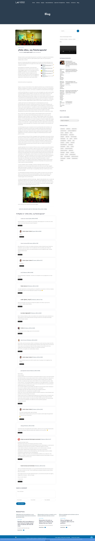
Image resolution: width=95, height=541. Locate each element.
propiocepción (72, 154)
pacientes (71, 150)
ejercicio (30, 209)
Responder (20, 225)
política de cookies (67, 539)
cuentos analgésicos (72, 130)
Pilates (68, 2)
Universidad (63, 158)
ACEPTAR (47, 540)
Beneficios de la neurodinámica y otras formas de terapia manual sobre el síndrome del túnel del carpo (71, 63)
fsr (67, 138)
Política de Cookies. (75, 537)
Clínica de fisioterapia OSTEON (66, 36)
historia (75, 138)
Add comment (21, 503)
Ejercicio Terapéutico (59, 2)
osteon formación (68, 148)
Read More (20, 530)
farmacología (73, 136)
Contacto (73, 2)
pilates (67, 152)
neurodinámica (64, 144)
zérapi (62, 160)
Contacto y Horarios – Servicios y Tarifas (67, 39)
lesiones (69, 140)
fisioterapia (35, 209)
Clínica (38, 2)
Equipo (42, 2)
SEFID (62, 156)
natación (72, 142)
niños (39, 209)
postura (62, 154)
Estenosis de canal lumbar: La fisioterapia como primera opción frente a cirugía (72, 91)
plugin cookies (92, 539)
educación (26, 209)
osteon (62, 148)
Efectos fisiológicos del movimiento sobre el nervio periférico (71, 82)
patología (62, 152)
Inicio (33, 2)
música (67, 142)
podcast (72, 152)
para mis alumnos (37, 52)
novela (72, 146)
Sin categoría (67, 156)
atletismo (68, 128)
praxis (41, 209)
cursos (62, 132)
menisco (62, 142)
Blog (78, 2)
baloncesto (74, 128)
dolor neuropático (64, 134)
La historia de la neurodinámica (69, 102)
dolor (71, 132)
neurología (71, 144)
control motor (63, 130)
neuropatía (63, 146)
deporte (66, 132)
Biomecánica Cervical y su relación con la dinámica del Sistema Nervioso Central (71, 70)
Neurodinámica (49, 2)
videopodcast (74, 158)
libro (73, 140)
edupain (62, 136)
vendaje (45, 209)
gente (71, 138)
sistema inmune (75, 156)
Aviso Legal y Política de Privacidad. (62, 537)
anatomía (21, 209)
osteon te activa (64, 150)
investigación (63, 140)
